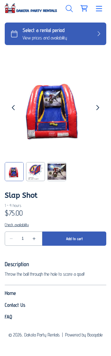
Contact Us (15, 305)
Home (10, 293)
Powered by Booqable (84, 335)
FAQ (8, 317)
